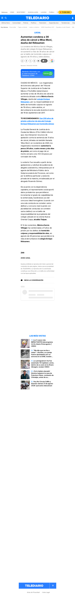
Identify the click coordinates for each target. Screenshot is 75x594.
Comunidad (16, 23)
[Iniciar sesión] (72, 18)
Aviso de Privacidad (33, 592)
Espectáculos (53, 23)
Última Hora (5, 23)
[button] (51, 61)
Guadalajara (33, 12)
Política (33, 23)
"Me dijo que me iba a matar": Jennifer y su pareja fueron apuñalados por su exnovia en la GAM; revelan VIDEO (41, 354)
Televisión (42, 23)
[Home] (37, 17)
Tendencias (65, 23)
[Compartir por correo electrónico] (38, 61)
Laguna (43, 12)
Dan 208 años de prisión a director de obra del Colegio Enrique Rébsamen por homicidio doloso (37, 121)
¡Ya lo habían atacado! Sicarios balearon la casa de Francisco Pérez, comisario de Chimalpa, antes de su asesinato (42, 375)
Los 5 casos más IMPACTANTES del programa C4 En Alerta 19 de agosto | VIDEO (42, 343)
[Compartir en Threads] (34, 61)
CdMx (12, 12)
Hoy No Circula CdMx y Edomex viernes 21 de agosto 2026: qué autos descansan (42, 384)
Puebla (51, 12)
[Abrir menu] (2, 18)
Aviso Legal (46, 592)
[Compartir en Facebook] (26, 61)
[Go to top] (53, 586)
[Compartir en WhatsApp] (22, 61)
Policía (25, 23)
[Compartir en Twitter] (30, 61)
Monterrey (21, 12)
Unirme (46, 73)
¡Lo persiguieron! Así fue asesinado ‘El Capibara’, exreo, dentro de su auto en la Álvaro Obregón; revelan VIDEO (42, 364)
